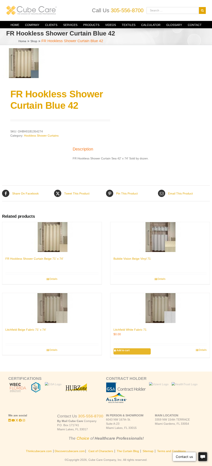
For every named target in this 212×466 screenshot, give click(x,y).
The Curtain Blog (128, 451)
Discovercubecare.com (70, 451)
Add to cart (123, 350)
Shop (33, 41)
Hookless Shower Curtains (41, 135)
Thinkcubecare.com (39, 451)
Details (53, 279)
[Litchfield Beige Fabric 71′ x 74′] (52, 308)
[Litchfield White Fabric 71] (160, 308)
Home (22, 41)
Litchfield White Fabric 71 (130, 329)
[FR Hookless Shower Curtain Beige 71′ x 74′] (52, 237)
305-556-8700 (127, 10)
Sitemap (148, 451)
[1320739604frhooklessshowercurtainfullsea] (52, 63)
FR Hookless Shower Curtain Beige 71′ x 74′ (34, 258)
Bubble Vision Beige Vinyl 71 (132, 258)
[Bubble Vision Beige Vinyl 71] (160, 237)
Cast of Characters (100, 451)
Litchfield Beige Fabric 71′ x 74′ (25, 329)
